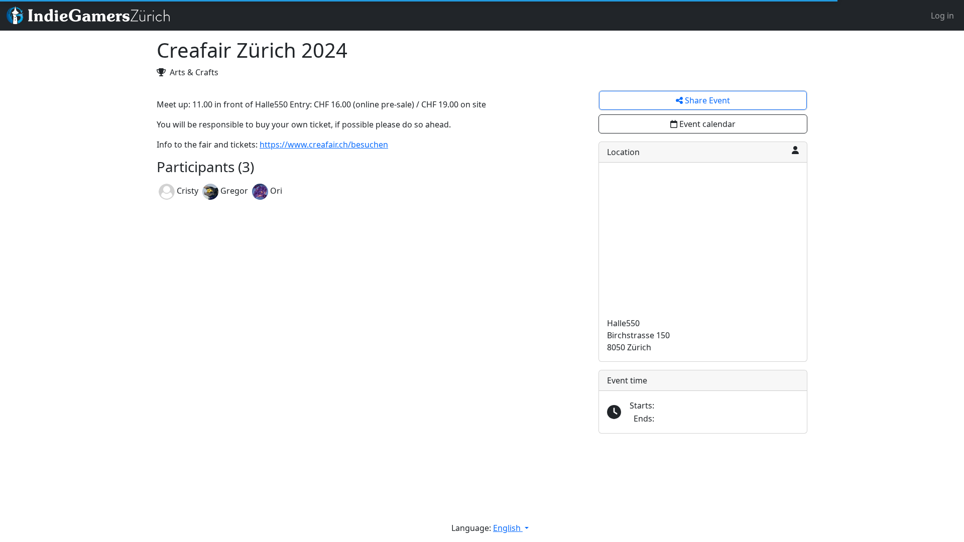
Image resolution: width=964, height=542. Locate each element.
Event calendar (707, 123)
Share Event (706, 100)
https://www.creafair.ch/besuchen (324, 144)
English (508, 527)
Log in (942, 15)
